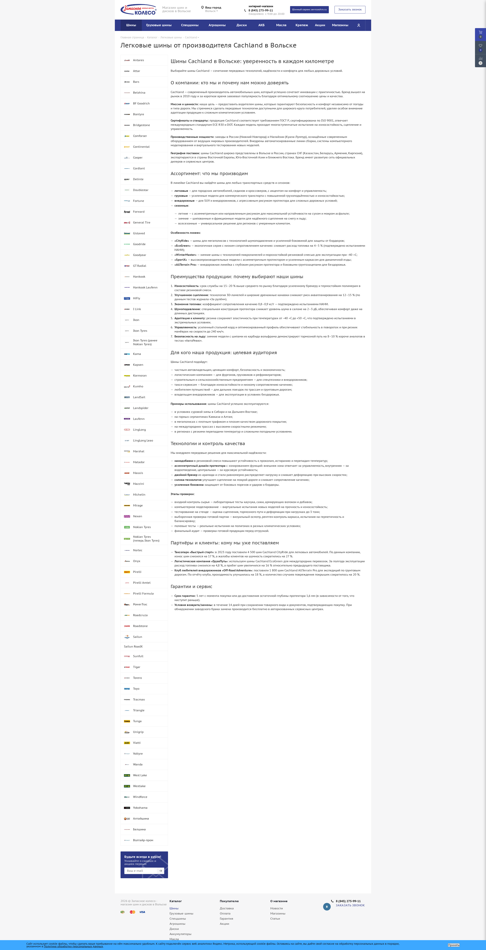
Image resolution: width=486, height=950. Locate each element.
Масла (174, 939)
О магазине (279, 901)
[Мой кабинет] (358, 25)
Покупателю (229, 901)
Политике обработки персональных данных (73, 946)
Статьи (275, 918)
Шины (174, 908)
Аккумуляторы (180, 934)
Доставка (227, 908)
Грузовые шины (181, 913)
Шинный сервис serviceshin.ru (309, 9)
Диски (174, 929)
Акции (224, 924)
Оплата (225, 913)
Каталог (176, 901)
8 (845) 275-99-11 (261, 10)
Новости (276, 908)
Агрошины (177, 924)
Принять (453, 945)
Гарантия (226, 918)
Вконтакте (327, 907)
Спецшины (178, 918)
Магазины (277, 913)
